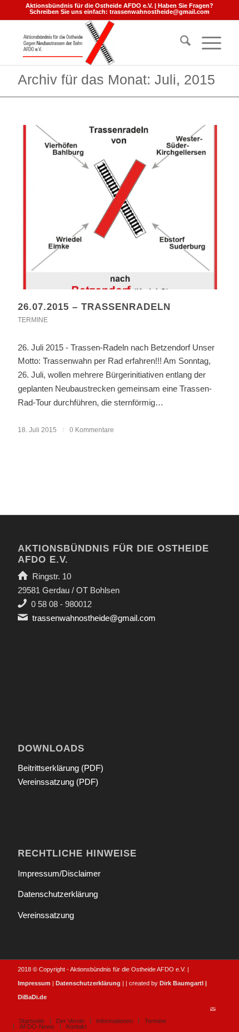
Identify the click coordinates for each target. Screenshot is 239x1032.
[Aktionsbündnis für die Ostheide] (99, 43)
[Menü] (206, 43)
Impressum (34, 983)
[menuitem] (180, 43)
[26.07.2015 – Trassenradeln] (119, 207)
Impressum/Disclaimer (59, 873)
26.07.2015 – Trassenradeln (94, 307)
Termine (33, 320)
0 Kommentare (91, 430)
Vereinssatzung (46, 915)
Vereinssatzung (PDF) (58, 781)
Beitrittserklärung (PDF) (60, 768)
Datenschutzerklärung (58, 894)
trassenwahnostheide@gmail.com (159, 11)
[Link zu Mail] (213, 1009)
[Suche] (180, 43)
